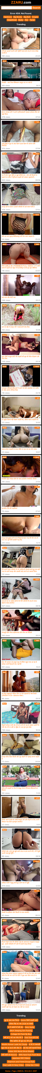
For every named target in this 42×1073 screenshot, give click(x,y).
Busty (21, 20)
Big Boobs (18, 17)
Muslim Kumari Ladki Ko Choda (14, 1044)
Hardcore (8, 17)
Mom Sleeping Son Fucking (21, 1030)
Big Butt (27, 17)
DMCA (20, 1071)
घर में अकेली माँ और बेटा (15, 1027)
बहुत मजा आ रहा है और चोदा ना (11, 1048)
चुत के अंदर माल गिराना (11, 1020)
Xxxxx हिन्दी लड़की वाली (29, 1020)
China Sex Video (32, 1065)
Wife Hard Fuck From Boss (29, 1055)
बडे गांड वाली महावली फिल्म (32, 1048)
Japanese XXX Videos (21, 1058)
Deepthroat (12, 20)
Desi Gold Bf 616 (31, 1037)
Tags (14, 1071)
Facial (32, 20)
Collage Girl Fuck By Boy (21, 1034)
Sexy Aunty (29, 1027)
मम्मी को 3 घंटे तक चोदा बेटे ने (13, 1037)
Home (7, 1071)
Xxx (26, 20)
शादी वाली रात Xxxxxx (9, 1055)
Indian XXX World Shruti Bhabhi (21, 1051)
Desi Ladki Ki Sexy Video (13, 1065)
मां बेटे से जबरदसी (34, 1044)
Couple (35, 17)
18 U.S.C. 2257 (31, 1071)
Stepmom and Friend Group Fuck (21, 1061)
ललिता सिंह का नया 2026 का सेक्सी (21, 1024)
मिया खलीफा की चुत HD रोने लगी (21, 1041)
